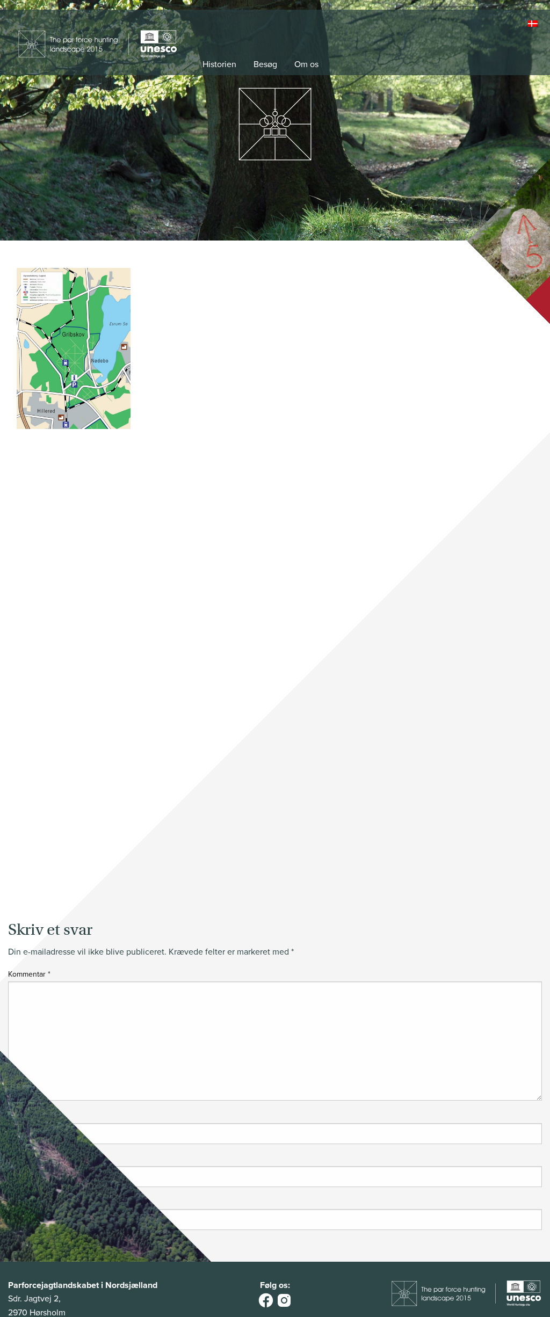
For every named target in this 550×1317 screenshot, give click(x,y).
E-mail (20, 1159)
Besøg (265, 64)
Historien (219, 64)
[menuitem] (533, 24)
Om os (306, 64)
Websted (22, 1202)
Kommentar (29, 974)
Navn (19, 1115)
